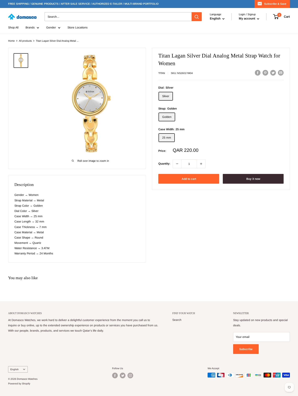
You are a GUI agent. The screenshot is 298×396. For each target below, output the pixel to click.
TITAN (161, 73)
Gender (51, 27)
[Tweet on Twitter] (273, 73)
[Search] (197, 16)
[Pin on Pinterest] (265, 73)
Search (176, 319)
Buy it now (253, 178)
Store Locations (78, 27)
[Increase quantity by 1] (201, 163)
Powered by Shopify (19, 383)
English (14, 369)
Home (11, 40)
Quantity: (164, 163)
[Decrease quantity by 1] (177, 163)
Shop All (13, 27)
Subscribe (246, 349)
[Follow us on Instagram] (130, 375)
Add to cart (189, 178)
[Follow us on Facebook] (115, 375)
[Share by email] (281, 73)
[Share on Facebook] (257, 73)
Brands (30, 27)
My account (247, 18)
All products (25, 40)
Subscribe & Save (275, 3)
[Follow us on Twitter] (122, 375)
